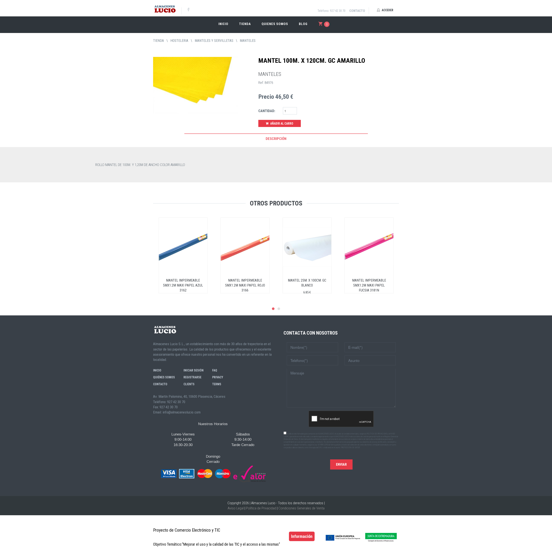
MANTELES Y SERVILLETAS (214, 41)
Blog (303, 24)
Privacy (217, 377)
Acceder (387, 10)
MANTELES (248, 41)
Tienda (245, 24)
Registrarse (192, 377)
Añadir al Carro (281, 123)
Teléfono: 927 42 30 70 (331, 11)
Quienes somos (275, 24)
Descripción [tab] (276, 138)
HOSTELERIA (179, 41)
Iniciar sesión (193, 370)
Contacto (357, 11)
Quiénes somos (164, 377)
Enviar (341, 464)
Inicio (223, 24)
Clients (188, 384)
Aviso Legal (236, 508)
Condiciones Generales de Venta (301, 508)
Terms (216, 384)
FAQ (214, 370)
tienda (158, 41)
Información (301, 536)
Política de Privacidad (261, 508)
